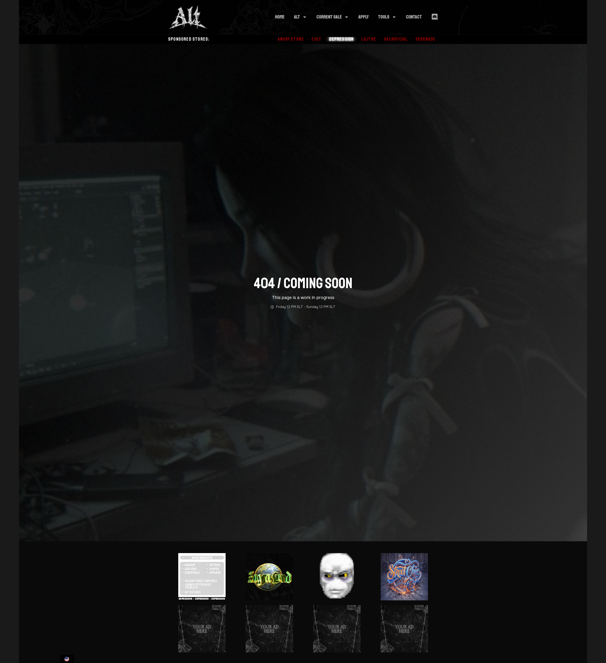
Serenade (346, 39)
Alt (297, 17)
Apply (363, 17)
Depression (262, 39)
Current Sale (329, 17)
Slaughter (375, 39)
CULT (237, 39)
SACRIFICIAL (316, 39)
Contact (414, 17)
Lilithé (289, 39)
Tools (383, 17)
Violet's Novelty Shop (418, 39)
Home (280, 17)
